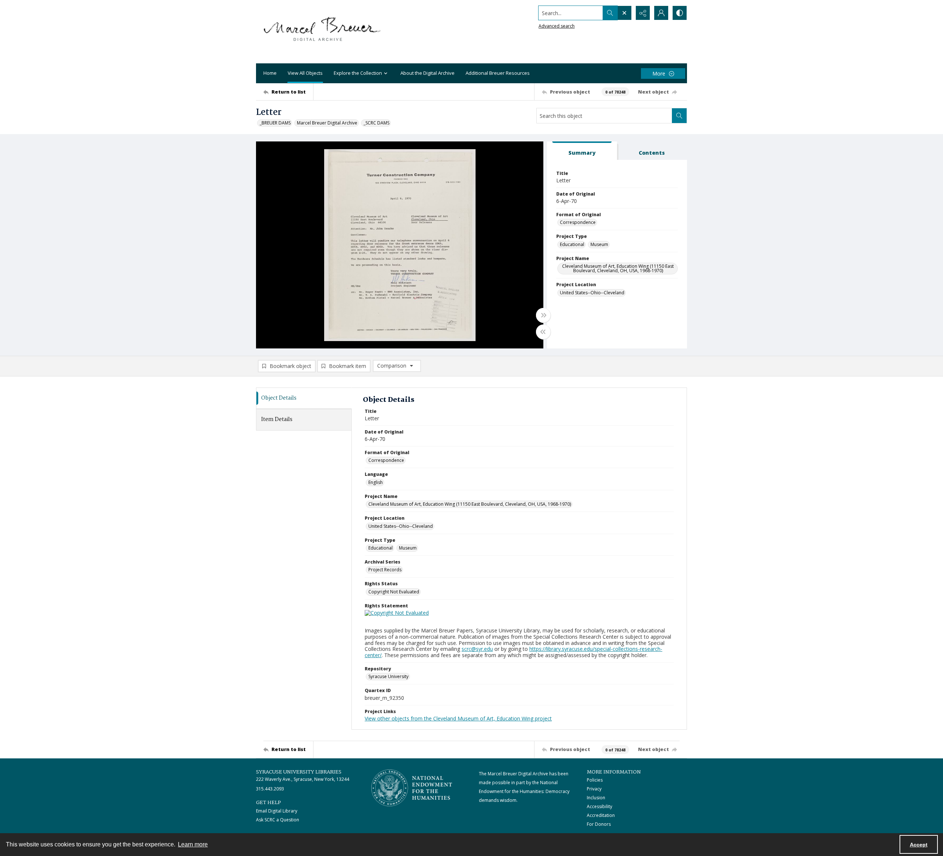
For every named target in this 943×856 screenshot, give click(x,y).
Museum (599, 244)
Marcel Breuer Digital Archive (327, 123)
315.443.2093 (270, 789)
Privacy (594, 789)
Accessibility (599, 806)
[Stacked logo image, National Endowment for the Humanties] (411, 787)
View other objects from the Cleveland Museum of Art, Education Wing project (458, 718)
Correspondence (578, 222)
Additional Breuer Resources (498, 73)
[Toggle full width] (543, 315)
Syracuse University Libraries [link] (298, 772)
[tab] (582, 150)
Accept (919, 845)
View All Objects (305, 73)
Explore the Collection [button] (358, 73)
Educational (572, 244)
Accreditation (601, 815)
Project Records (385, 569)
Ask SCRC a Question (277, 820)
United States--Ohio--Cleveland (592, 293)
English (375, 482)
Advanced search (557, 26)
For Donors (599, 824)
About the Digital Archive (427, 73)
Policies (595, 780)
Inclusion (596, 797)
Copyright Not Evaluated (393, 592)
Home (270, 73)
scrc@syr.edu (477, 648)
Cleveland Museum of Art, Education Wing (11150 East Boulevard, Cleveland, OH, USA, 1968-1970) (618, 268)
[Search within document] (679, 115)
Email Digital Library (276, 811)
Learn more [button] (193, 844)
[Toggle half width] (543, 331)
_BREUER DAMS (275, 123)
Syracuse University (388, 676)
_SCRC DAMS (376, 123)
